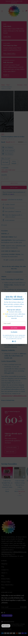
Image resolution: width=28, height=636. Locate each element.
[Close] (25, 294)
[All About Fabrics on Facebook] (13, 342)
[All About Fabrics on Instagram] (15, 342)
